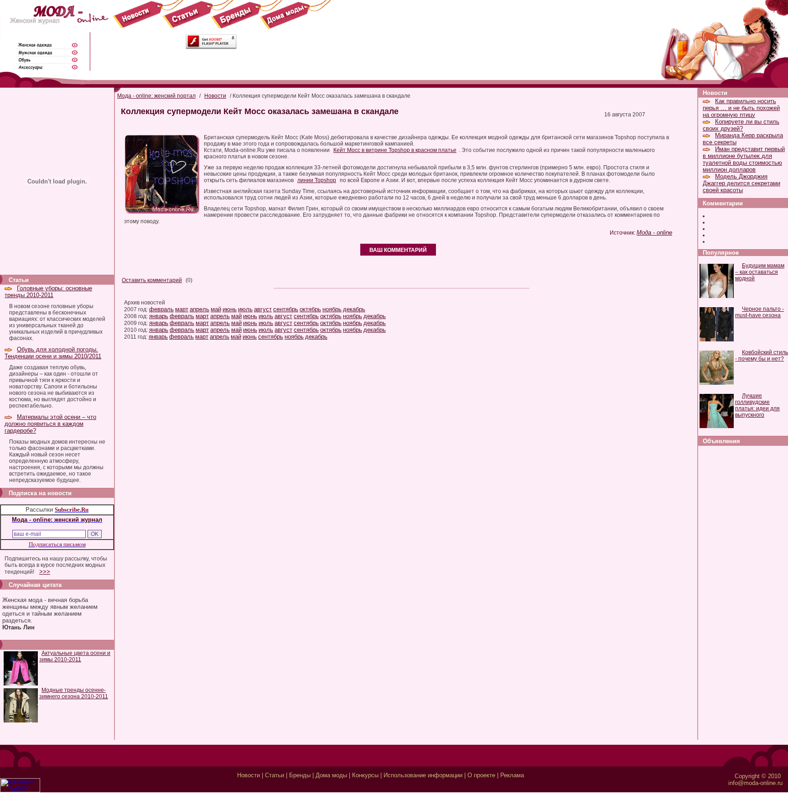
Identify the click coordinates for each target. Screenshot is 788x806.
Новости (215, 96)
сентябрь (285, 309)
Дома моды (331, 775)
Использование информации (423, 775)
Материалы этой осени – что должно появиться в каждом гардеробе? (50, 423)
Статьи (274, 775)
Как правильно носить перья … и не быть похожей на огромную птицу (741, 108)
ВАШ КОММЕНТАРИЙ (398, 250)
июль (245, 309)
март (181, 309)
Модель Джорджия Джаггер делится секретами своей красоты (741, 183)
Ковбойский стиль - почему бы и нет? (761, 355)
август (263, 309)
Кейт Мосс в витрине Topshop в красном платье (394, 150)
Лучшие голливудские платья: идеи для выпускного (757, 405)
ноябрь (332, 309)
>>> (44, 571)
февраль (161, 309)
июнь (230, 309)
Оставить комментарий (152, 280)
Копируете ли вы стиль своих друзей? (741, 125)
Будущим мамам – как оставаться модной (759, 272)
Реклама (512, 775)
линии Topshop (316, 180)
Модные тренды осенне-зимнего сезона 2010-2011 (73, 693)
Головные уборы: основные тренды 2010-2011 (48, 291)
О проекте (481, 775)
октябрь (310, 309)
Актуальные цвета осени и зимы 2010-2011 (74, 656)
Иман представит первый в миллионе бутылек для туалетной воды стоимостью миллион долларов (744, 159)
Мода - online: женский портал (156, 96)
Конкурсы (365, 775)
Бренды (300, 775)
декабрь (354, 309)
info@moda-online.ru (755, 783)
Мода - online (654, 232)
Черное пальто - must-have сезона (759, 312)
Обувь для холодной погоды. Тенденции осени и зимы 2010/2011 (53, 353)
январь (158, 316)
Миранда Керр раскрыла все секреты (743, 139)
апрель (199, 309)
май (216, 309)
